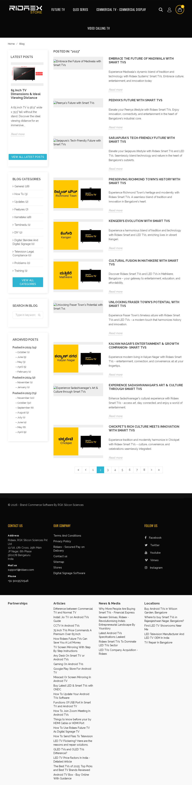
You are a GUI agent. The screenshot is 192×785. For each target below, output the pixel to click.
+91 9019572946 (18, 580)
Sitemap (58, 561)
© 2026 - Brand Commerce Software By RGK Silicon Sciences (46, 504)
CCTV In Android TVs (66, 625)
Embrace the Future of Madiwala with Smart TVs (141, 60)
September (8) (25, 407)
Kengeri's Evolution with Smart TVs (139, 221)
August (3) (23, 412)
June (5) (21, 357)
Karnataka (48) (22, 217)
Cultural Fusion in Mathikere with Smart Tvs (143, 262)
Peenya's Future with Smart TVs (135, 100)
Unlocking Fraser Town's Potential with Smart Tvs (144, 304)
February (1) (24, 371)
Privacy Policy (62, 541)
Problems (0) (22, 263)
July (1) (21, 417)
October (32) (24, 402)
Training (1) (20, 270)
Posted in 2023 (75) (24, 393)
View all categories (28, 282)
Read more (17, 134)
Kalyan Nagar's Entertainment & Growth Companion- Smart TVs (144, 345)
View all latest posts (27, 156)
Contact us (60, 556)
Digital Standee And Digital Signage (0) (25, 242)
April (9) (21, 432)
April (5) (21, 366)
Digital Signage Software (69, 573)
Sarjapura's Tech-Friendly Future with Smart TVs (142, 139)
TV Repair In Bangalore (158, 642)
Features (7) (21, 209)
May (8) (21, 427)
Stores (57, 567)
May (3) (21, 362)
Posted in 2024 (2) (24, 377)
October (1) (23, 352)
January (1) (23, 387)
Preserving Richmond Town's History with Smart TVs (144, 181)
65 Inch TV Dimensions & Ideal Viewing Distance (25, 94)
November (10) (25, 398)
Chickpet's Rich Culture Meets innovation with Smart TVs (144, 428)
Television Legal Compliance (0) (23, 253)
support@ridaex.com (21, 569)
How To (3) (21, 194)
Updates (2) (21, 201)
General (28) (21, 186)
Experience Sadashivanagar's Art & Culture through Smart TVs (146, 387)
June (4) (21, 422)
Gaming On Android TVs (68, 664)
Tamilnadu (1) (22, 224)
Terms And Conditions (67, 535)
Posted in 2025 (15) (24, 347)
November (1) (25, 382)
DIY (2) (18, 232)
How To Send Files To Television (73, 736)
